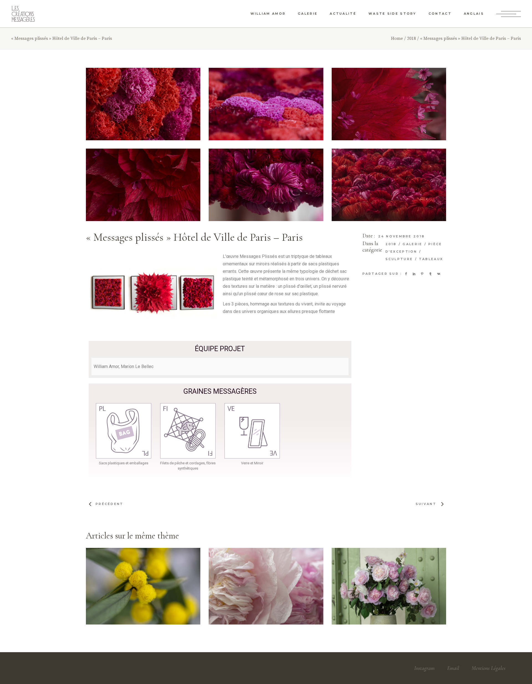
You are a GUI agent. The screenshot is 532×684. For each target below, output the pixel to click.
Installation (412, 593)
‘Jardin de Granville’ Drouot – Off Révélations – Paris (389, 604)
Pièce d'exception (135, 587)
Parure (254, 585)
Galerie (413, 244)
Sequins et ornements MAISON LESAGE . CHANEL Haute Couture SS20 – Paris (265, 604)
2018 (392, 244)
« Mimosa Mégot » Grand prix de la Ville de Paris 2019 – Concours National (144, 600)
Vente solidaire (265, 591)
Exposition (374, 588)
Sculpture (400, 259)
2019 (99, 583)
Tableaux (431, 259)
